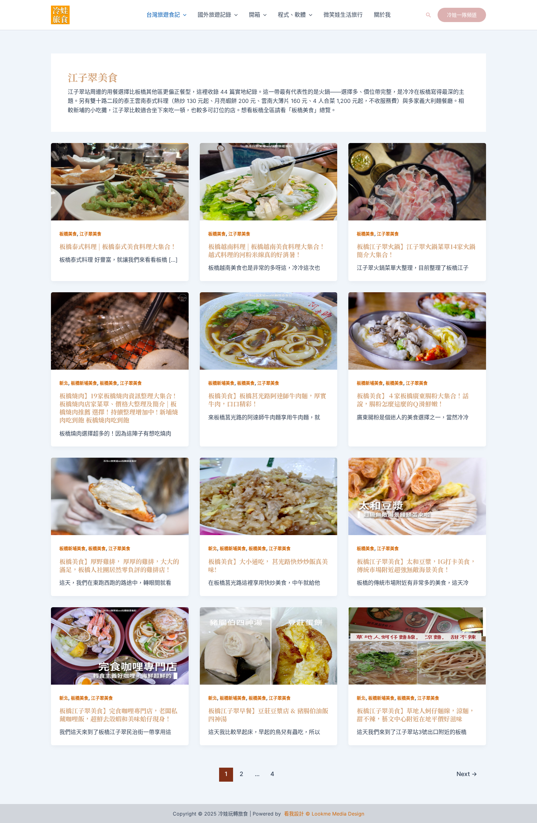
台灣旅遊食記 (163, 15)
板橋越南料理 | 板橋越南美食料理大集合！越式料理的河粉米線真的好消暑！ (266, 250)
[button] (183, 15)
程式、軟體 (292, 15)
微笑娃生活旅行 (343, 15)
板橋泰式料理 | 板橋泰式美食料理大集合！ (118, 246)
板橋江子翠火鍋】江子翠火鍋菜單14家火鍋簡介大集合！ (416, 250)
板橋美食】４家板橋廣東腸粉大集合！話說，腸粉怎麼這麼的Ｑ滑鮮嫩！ (413, 399)
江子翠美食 (90, 233)
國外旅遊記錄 (214, 15)
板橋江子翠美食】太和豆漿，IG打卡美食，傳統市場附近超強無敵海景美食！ (416, 565)
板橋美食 (68, 233)
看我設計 (294, 814)
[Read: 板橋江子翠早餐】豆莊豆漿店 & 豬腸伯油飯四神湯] (268, 645)
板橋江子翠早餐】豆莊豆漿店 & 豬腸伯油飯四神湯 (268, 714)
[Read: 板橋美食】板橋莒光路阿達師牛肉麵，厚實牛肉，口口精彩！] (268, 330)
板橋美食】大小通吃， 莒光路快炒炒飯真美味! (268, 565)
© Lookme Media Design (334, 814)
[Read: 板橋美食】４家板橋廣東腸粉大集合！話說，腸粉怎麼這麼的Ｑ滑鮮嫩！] (417, 330)
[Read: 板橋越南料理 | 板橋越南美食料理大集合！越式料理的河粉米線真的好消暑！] (268, 181)
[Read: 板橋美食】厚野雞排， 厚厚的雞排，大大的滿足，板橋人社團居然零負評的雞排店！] (120, 496)
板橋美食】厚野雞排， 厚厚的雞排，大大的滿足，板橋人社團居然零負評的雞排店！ (119, 565)
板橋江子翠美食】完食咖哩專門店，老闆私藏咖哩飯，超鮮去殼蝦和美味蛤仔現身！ (118, 714)
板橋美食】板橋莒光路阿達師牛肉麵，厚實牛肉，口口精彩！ (267, 399)
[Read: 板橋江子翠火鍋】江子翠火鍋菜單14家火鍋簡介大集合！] (417, 181)
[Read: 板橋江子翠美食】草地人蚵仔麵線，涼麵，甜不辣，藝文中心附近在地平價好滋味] (417, 645)
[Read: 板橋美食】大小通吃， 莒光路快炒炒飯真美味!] (268, 496)
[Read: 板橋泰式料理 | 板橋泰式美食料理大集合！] (120, 181)
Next (467, 774)
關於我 (382, 15)
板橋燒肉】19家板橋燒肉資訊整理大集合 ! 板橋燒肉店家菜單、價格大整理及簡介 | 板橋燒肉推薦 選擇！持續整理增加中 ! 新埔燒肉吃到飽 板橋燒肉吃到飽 (118, 407)
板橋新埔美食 (84, 383)
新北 (63, 383)
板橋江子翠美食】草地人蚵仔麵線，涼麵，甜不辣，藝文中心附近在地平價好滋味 (416, 714)
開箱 (254, 15)
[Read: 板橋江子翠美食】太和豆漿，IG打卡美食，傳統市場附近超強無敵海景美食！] (417, 496)
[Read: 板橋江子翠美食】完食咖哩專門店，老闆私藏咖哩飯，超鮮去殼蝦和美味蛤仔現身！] (120, 645)
